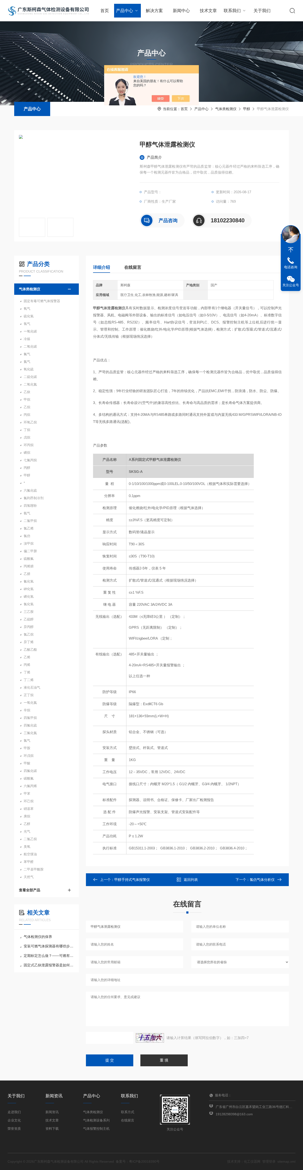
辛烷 (27, 710)
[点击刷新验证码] (150, 1038)
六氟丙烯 (30, 786)
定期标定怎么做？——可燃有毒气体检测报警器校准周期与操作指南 (49, 956)
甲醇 (246, 109)
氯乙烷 (29, 634)
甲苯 (27, 793)
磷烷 (27, 452)
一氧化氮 (30, 702)
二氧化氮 (30, 384)
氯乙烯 (29, 528)
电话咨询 (290, 267)
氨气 (27, 513)
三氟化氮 (30, 733)
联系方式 (127, 1112)
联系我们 (232, 10)
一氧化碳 (30, 331)
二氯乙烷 (30, 839)
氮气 (27, 361)
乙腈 (27, 574)
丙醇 (27, 468)
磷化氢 (29, 596)
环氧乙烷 (30, 422)
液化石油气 (32, 687)
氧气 (27, 308)
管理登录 (269, 1161)
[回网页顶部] (290, 250)
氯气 (27, 740)
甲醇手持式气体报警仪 (132, 880)
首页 (104, 10)
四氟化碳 (30, 771)
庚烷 (27, 816)
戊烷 (27, 437)
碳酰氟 (29, 778)
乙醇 (27, 824)
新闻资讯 (52, 1112)
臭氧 (27, 846)
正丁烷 (29, 695)
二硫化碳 (30, 377)
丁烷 (27, 430)
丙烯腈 (29, 566)
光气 (27, 831)
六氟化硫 (30, 490)
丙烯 (27, 665)
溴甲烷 (29, 543)
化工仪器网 (252, 1161)
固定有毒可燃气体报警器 (42, 301)
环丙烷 (29, 445)
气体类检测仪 (225, 109)
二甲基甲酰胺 (34, 869)
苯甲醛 (29, 862)
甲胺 (27, 748)
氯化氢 (29, 604)
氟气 (27, 354)
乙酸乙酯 (30, 649)
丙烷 (27, 415)
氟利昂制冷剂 (34, 498)
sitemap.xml (286, 1161)
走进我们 (14, 1112)
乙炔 (27, 392)
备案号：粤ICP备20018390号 (138, 1161)
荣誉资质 (14, 1128)
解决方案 (154, 10)
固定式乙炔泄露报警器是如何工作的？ (49, 965)
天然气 (29, 877)
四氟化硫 (30, 725)
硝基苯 (29, 809)
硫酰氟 (29, 558)
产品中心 (124, 10)
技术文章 (208, 10)
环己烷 (29, 801)
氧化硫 (29, 369)
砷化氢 (29, 589)
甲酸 (27, 763)
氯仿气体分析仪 (262, 880)
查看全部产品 (29, 890)
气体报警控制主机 (96, 1128)
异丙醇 (29, 627)
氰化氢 (29, 581)
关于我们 (262, 10)
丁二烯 (29, 680)
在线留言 (132, 267)
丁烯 (27, 672)
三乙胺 (29, 612)
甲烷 (27, 399)
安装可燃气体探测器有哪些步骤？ (49, 946)
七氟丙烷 (30, 460)
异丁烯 (29, 642)
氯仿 (27, 536)
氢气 (27, 324)
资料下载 (52, 1128)
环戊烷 (29, 756)
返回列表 (191, 880)
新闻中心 (181, 10)
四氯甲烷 (30, 718)
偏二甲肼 (30, 551)
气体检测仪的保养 (38, 937)
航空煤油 (30, 854)
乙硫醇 (29, 619)
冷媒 (27, 339)
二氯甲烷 (30, 521)
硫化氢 (29, 316)
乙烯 (27, 657)
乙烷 (27, 407)
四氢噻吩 (30, 505)
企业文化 (14, 1120)
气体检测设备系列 (96, 1120)
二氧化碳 (30, 346)
